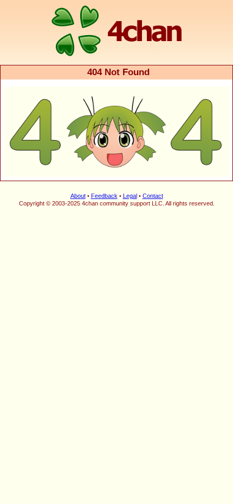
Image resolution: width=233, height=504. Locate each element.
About (78, 196)
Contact (153, 196)
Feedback (104, 196)
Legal (130, 196)
